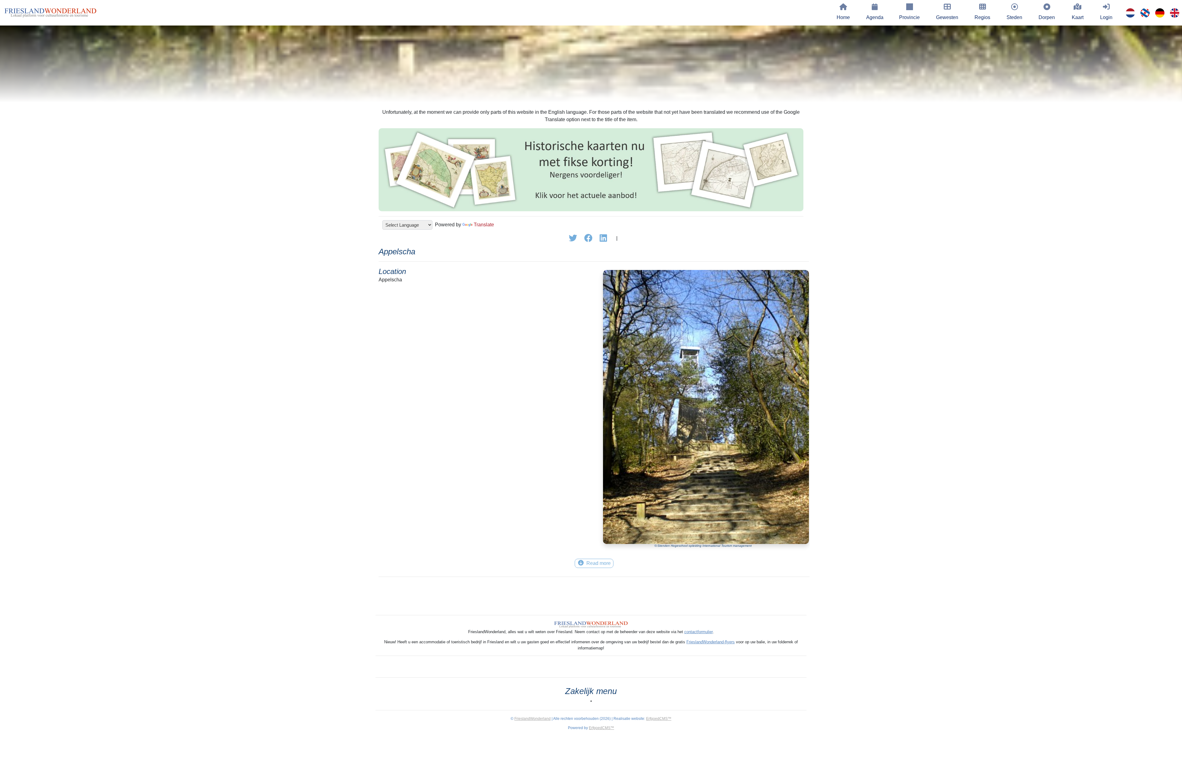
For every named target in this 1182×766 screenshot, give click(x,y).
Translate (484, 224)
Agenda (874, 17)
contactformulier (698, 631)
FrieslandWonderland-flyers (710, 642)
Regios (982, 17)
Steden (1014, 17)
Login (1106, 17)
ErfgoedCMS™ (658, 718)
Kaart (1078, 17)
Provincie (909, 17)
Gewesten (947, 17)
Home (843, 17)
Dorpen (1047, 17)
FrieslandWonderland (532, 718)
